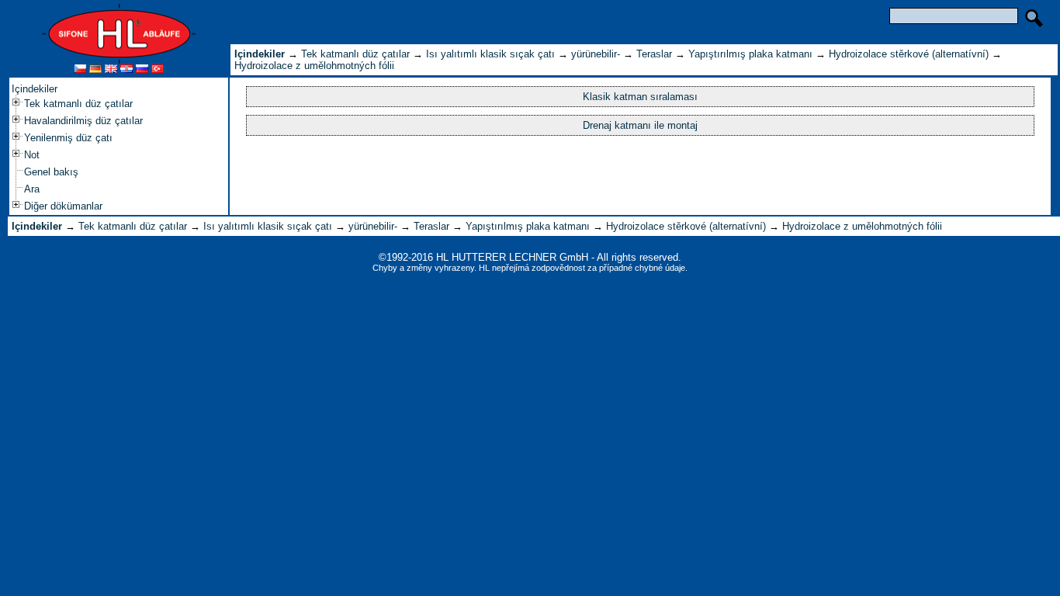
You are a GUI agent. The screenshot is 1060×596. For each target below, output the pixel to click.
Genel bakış (51, 172)
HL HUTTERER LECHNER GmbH (512, 257)
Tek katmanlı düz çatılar (78, 103)
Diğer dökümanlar (63, 206)
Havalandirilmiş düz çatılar (83, 120)
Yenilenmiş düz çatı (68, 138)
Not (32, 155)
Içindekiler (34, 89)
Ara (32, 189)
